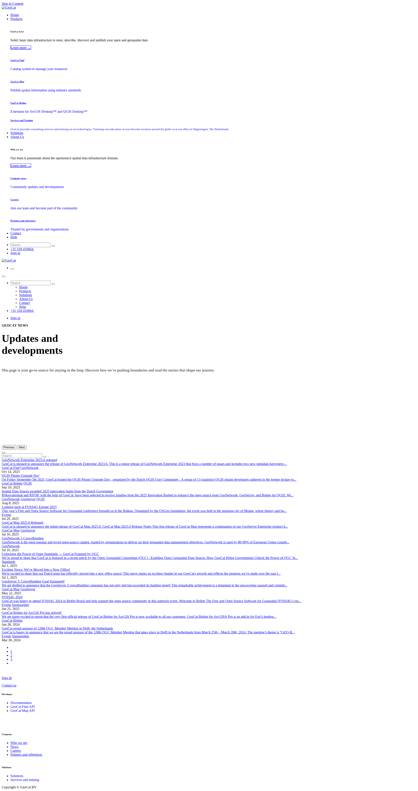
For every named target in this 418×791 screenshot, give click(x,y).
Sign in (15, 253)
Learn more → (21, 47)
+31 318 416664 (22, 249)
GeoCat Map (11, 530)
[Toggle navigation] (12, 269)
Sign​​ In (7, 678)
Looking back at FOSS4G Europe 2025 (29, 507)
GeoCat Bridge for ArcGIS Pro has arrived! (32, 613)
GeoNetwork (29, 468)
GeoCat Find (11, 468)
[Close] (3, 276)
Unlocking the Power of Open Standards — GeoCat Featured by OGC (50, 554)
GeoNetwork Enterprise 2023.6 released (29, 460)
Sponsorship (20, 605)
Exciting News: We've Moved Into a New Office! (36, 569)
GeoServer (28, 499)
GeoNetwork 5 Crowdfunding (23, 538)
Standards (8, 562)
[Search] (53, 246)
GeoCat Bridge (12, 483)
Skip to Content (12, 3)
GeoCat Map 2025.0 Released (22, 522)
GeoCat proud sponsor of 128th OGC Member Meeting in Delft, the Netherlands (57, 628)
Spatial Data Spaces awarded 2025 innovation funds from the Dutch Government (57, 491)
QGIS (28, 483)
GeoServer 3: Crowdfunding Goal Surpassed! (33, 581)
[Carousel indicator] (3, 452)
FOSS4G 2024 (12, 597)
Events (6, 515)
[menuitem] (14, 15)
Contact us (9, 685)
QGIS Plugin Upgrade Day (20, 475)
